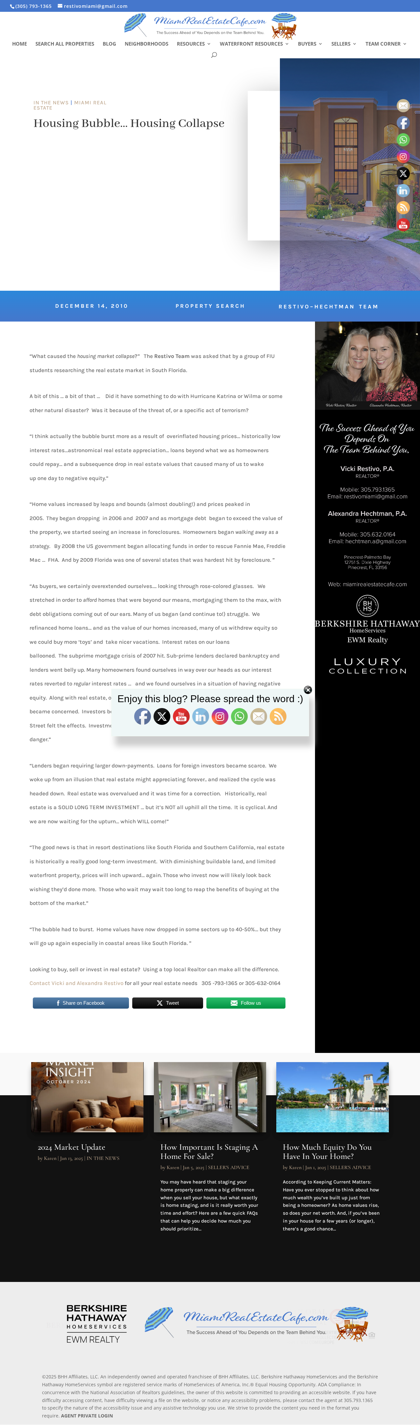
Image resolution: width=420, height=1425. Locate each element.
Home (19, 44)
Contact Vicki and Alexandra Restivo (77, 983)
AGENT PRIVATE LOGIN (87, 1416)
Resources (191, 44)
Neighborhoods (146, 44)
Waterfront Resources (251, 44)
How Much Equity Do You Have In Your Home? (327, 1151)
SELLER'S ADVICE (228, 1167)
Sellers (340, 44)
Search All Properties (64, 44)
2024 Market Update (71, 1147)
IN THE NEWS (51, 102)
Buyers (307, 44)
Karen (50, 1158)
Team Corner (383, 44)
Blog (109, 44)
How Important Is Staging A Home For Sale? (209, 1151)
